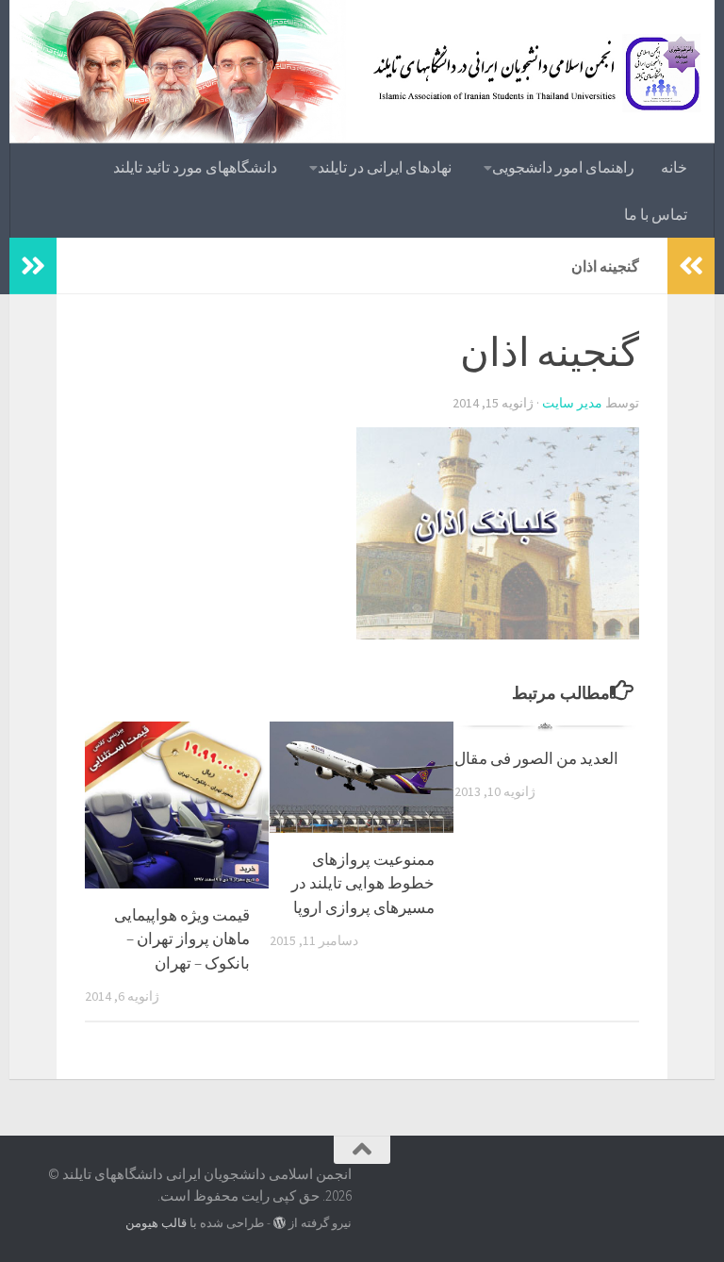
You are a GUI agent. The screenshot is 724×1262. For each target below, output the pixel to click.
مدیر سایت (572, 402)
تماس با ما (655, 214)
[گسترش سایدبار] (33, 266)
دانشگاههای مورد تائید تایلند (195, 167)
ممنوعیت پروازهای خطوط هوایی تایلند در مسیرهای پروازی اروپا (363, 883)
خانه (674, 167)
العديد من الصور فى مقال (536, 758)
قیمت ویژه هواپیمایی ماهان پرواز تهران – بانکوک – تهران (182, 939)
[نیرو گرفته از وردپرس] (279, 1223)
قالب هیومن (156, 1223)
